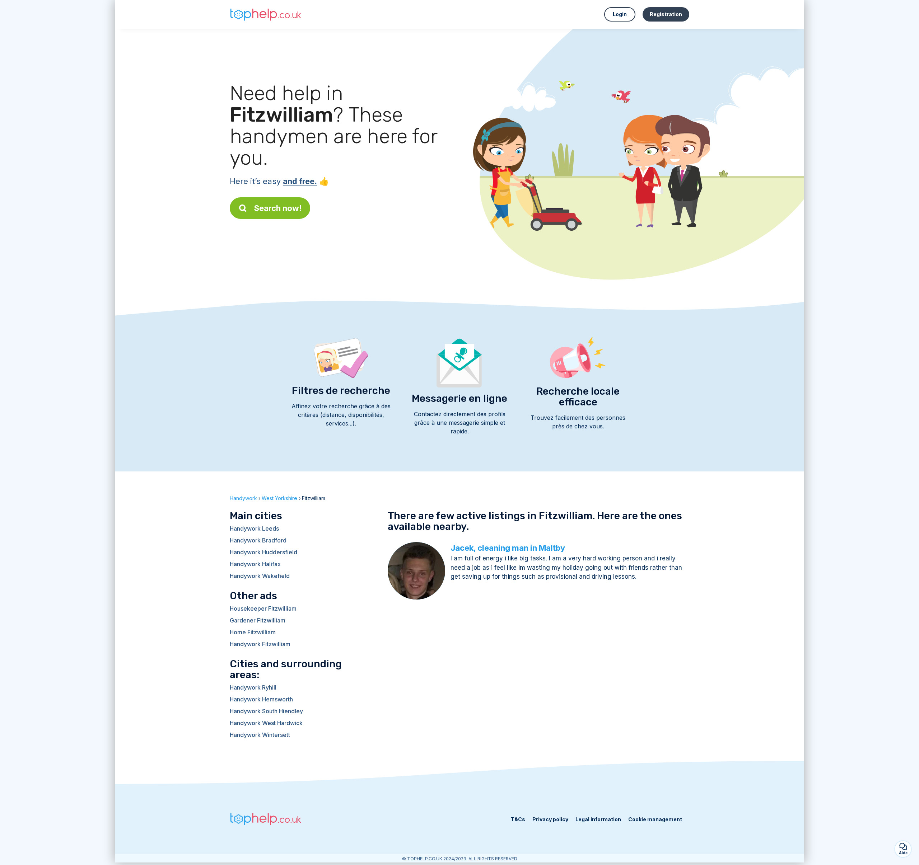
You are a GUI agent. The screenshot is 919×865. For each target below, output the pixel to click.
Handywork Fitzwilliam (260, 644)
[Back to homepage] (266, 14)
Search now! (278, 208)
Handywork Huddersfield (263, 552)
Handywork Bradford (258, 540)
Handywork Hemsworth (261, 699)
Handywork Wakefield (260, 575)
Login (620, 14)
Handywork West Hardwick (266, 723)
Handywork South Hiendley (266, 711)
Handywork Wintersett (260, 734)
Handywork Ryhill (253, 687)
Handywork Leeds (254, 528)
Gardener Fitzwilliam (257, 620)
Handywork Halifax (255, 564)
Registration (666, 14)
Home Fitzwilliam (253, 632)
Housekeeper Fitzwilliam (263, 608)
